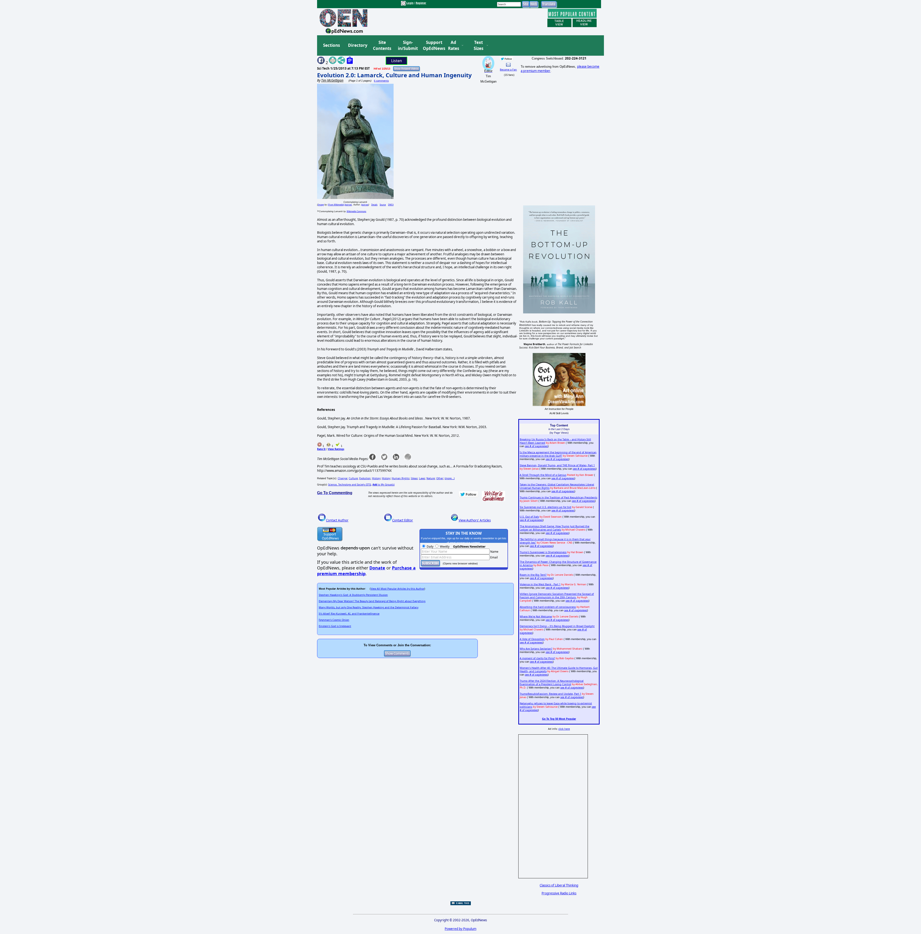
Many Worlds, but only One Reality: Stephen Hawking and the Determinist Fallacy (368, 607)
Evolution (365, 478)
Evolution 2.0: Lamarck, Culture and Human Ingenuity (394, 75)
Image (321, 204)
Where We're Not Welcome (536, 616)
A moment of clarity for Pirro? (537, 658)
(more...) (450, 478)
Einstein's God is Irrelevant (335, 626)
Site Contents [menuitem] (382, 45)
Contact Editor (402, 520)
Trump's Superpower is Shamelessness (543, 552)
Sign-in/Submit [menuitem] (407, 45)
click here (564, 728)
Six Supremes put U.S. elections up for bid (545, 507)
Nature (430, 478)
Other (439, 478)
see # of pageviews (536, 446)
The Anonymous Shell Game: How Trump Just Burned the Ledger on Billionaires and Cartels (554, 528)
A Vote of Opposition (532, 639)
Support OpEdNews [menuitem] (432, 45)
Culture (353, 478)
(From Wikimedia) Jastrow (340, 204)
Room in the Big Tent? (533, 574)
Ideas (414, 478)
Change (342, 478)
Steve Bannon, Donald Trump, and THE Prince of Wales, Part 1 (557, 465)
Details (374, 204)
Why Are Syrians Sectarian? (536, 648)
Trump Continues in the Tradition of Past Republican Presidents (558, 497)
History (376, 478)
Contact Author (337, 520)
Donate (377, 568)
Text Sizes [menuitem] (478, 45)
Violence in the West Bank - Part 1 (540, 584)
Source (383, 204)
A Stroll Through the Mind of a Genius (543, 475)
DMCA (391, 204)
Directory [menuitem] (357, 45)
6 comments (381, 80)
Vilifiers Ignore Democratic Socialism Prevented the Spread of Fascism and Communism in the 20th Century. (557, 595)
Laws (422, 478)
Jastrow (364, 204)
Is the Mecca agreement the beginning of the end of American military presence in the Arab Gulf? (558, 454)
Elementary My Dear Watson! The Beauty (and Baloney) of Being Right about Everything (372, 601)
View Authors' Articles (475, 520)
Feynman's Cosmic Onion (334, 620)
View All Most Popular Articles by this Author (397, 588)
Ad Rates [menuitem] (453, 45)
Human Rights (400, 478)
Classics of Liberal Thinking (559, 885)
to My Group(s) (383, 484)
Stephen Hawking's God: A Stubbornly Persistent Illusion (353, 595)
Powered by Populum (460, 929)
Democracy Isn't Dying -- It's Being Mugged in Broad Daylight (557, 626)
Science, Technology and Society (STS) (349, 484)
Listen (396, 60)
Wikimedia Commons (356, 211)
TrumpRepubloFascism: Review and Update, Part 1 (550, 693)
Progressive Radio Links (559, 893)
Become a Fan (508, 69)
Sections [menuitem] (331, 45)
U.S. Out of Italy (529, 516)
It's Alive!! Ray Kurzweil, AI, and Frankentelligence (349, 613)
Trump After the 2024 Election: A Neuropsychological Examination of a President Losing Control (552, 682)
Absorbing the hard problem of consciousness (548, 607)
